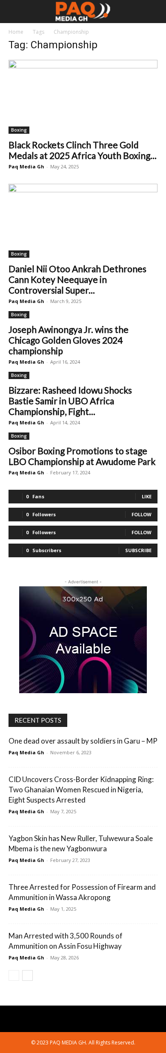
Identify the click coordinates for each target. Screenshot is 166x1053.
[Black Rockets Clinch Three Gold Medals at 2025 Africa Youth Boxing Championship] (83, 97)
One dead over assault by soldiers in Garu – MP (83, 740)
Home (16, 31)
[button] (14, 11)
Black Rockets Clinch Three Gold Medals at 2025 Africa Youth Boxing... (83, 150)
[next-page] (27, 975)
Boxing (19, 130)
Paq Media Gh (26, 166)
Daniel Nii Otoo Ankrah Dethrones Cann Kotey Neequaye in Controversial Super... (77, 279)
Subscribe (138, 550)
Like (147, 496)
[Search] (154, 11)
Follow (142, 514)
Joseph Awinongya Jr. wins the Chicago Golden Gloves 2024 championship (69, 340)
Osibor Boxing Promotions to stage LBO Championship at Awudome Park (82, 456)
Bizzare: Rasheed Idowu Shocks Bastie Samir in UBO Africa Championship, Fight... (70, 401)
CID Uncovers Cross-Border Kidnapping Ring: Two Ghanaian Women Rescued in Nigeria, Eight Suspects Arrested (81, 789)
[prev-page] (14, 975)
